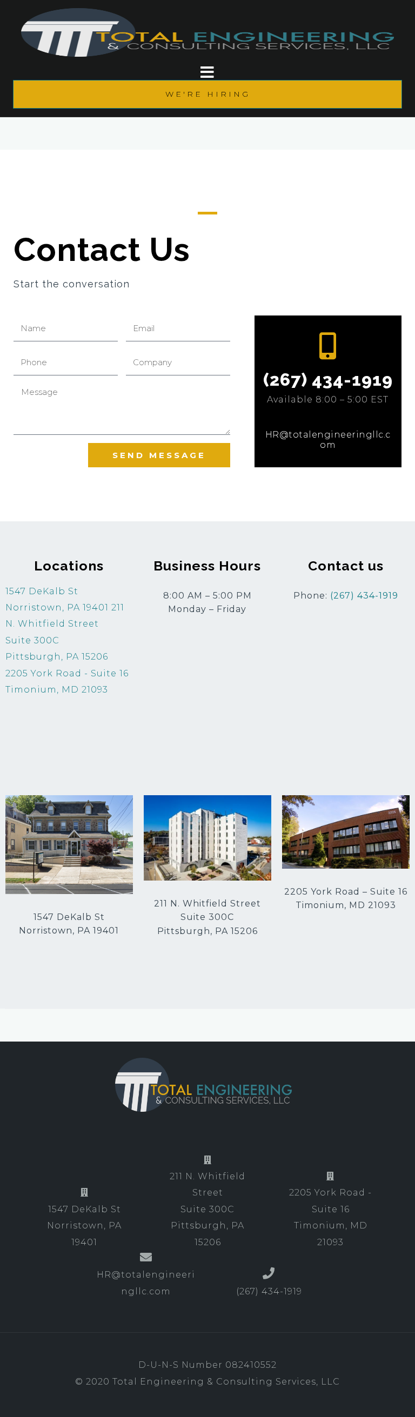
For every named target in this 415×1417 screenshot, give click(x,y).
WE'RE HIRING (207, 94)
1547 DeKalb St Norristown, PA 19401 (84, 1225)
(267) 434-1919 (328, 379)
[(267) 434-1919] (328, 345)
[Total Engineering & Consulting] (203, 1084)
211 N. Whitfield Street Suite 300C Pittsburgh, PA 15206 (207, 1209)
